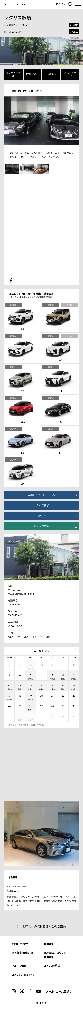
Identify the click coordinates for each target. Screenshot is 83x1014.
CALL (74, 31)
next (76, 650)
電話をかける (41, 526)
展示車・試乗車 (13, 74)
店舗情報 (51, 74)
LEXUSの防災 (52, 965)
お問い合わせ (33, 74)
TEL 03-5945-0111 (12, 32)
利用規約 (49, 944)
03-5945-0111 (15, 604)
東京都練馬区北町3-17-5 (16, 25)
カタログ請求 (41, 505)
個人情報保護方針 (22, 952)
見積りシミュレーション (41, 495)
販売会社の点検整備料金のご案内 (44, 926)
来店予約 (41, 515)
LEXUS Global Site (23, 974)
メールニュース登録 (57, 991)
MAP (74, 25)
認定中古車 (70, 72)
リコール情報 (19, 965)
